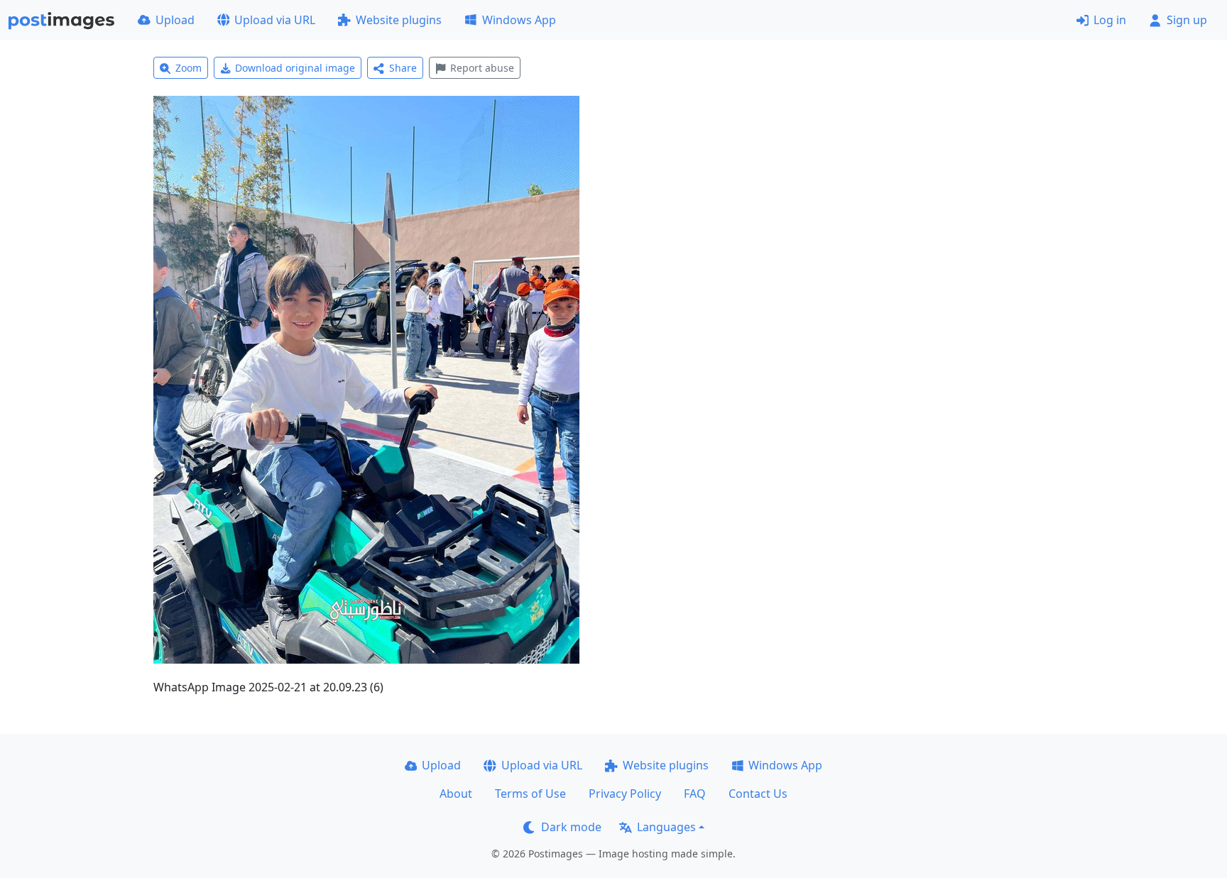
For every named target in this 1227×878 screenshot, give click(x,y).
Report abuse (482, 68)
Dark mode (571, 827)
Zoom (188, 68)
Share (403, 68)
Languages (666, 827)
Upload (175, 20)
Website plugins (399, 20)
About (456, 793)
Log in (1110, 20)
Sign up (1187, 20)
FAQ (695, 793)
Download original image (295, 68)
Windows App (519, 20)
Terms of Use (530, 793)
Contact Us (758, 793)
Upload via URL (274, 20)
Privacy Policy (625, 793)
